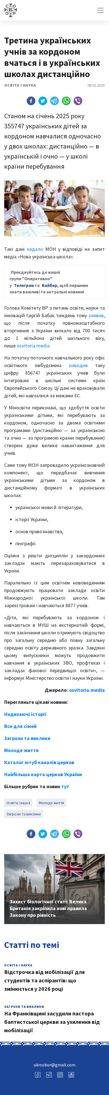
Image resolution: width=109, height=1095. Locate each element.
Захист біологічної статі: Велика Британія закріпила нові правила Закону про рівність (48, 908)
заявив (96, 315)
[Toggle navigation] (100, 10)
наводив (78, 365)
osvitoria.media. (34, 345)
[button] (31, 100)
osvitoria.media (87, 690)
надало (35, 249)
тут (65, 786)
